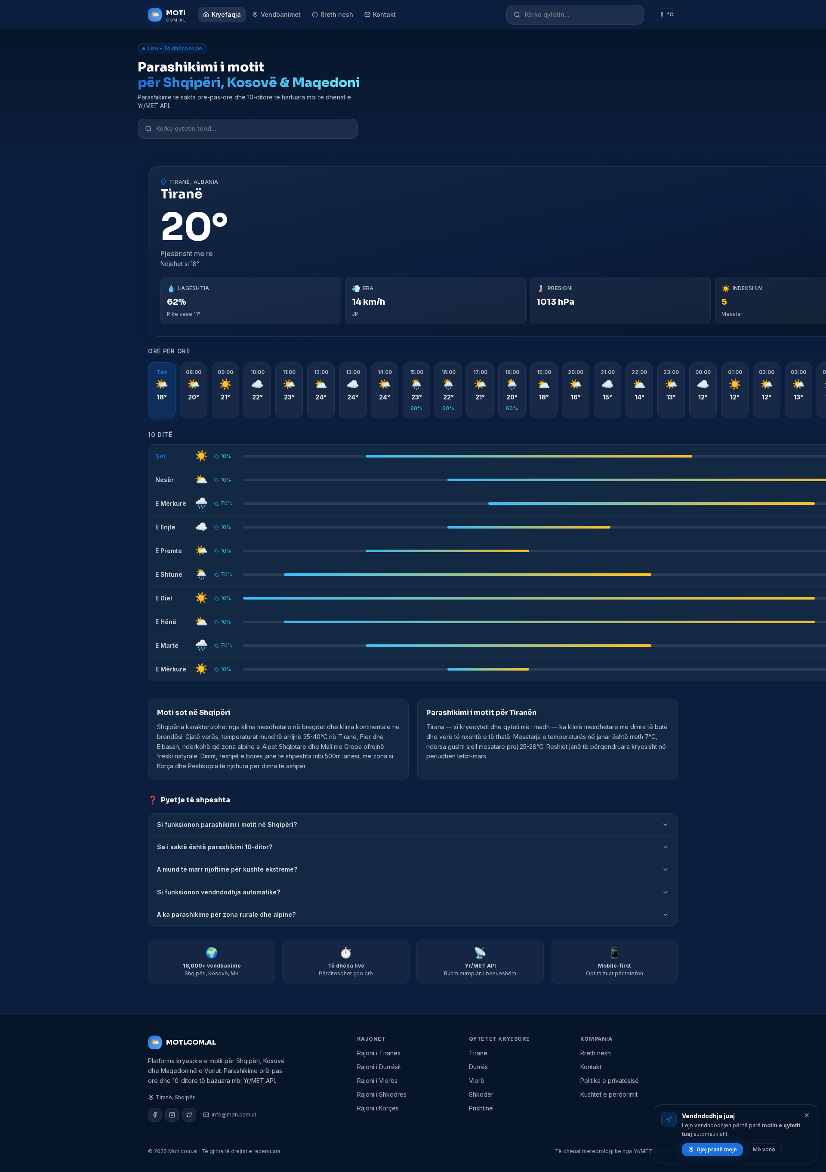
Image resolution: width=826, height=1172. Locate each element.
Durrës (478, 1066)
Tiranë (478, 1053)
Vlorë (476, 1080)
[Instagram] (172, 1115)
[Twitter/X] (189, 1115)
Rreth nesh (337, 14)
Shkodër (481, 1094)
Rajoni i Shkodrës (382, 1094)
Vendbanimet (281, 14)
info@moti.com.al (234, 1114)
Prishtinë (481, 1108)
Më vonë (764, 1149)
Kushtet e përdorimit (609, 1094)
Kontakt (384, 14)
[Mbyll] (806, 1115)
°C (670, 14)
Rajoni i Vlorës (377, 1080)
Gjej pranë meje (717, 1149)
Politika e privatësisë (609, 1080)
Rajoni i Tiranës (379, 1053)
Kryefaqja (226, 14)
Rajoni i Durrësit (379, 1066)
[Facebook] (155, 1115)
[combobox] (581, 14)
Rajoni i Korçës (378, 1108)
